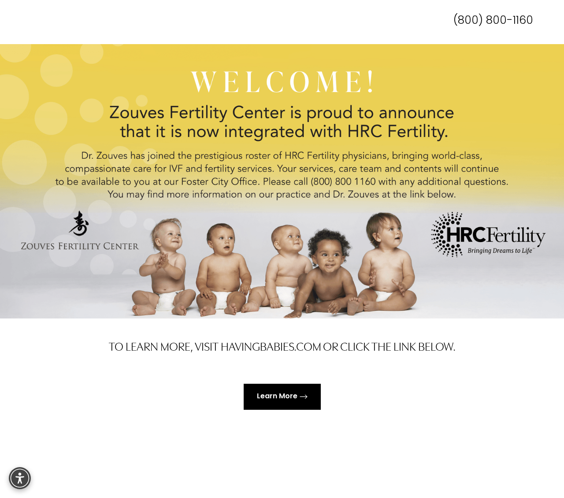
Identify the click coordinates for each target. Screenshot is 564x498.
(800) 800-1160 (493, 20)
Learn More (277, 396)
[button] (20, 478)
